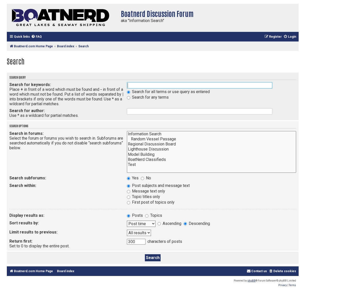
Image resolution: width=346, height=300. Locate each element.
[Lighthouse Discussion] (211, 149)
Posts (137, 215)
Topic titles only (145, 196)
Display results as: (26, 215)
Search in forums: (26, 133)
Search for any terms (150, 97)
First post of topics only (153, 202)
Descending (199, 223)
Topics (155, 215)
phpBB (251, 280)
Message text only (148, 191)
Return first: (20, 241)
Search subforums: (27, 178)
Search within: (22, 185)
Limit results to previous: (33, 232)
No (148, 178)
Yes (135, 178)
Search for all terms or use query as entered (170, 91)
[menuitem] (36, 36)
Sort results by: (24, 223)
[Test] (211, 164)
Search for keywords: (30, 84)
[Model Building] (211, 154)
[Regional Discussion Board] (211, 144)
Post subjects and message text (160, 185)
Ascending (171, 223)
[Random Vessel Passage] (211, 139)
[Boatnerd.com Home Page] (62, 18)
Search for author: (27, 110)
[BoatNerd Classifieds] (211, 159)
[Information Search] (211, 134)
